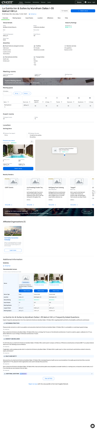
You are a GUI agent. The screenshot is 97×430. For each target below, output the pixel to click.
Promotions (28, 2)
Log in (93, 2)
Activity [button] (28, 199)
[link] (13, 181)
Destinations (36, 2)
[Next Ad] (32, 141)
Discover (43, 2)
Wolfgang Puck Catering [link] (56, 187)
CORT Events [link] (9, 187)
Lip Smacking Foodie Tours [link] (35, 187)
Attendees (5, 91)
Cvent (2, 5)
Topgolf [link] (72, 187)
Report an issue (33, 384)
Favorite (65, 10)
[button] (10, 93)
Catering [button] (50, 199)
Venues (21, 2)
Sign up (89, 2)
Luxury (49, 2)
